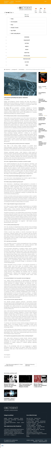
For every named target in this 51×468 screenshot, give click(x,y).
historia (27, 43)
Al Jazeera (35, 430)
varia (27, 65)
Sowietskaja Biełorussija (31, 422)
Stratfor (28, 436)
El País (34, 428)
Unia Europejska (14, 21)
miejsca (26, 46)
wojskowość (27, 40)
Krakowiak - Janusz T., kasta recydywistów (10, 399)
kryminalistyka (7, 94)
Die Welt (38, 428)
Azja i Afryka (13, 30)
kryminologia (13, 419)
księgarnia (11, 2)
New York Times (29, 418)
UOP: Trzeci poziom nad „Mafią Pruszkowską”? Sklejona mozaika (25, 385)
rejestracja (35, 441)
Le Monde (28, 424)
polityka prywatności (43, 441)
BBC (38, 424)
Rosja (12, 24)
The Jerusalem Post (41, 422)
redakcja (12, 1)
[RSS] (13, 12)
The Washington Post (30, 419)
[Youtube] (8, 12)
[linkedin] (11, 12)
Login (45, 1)
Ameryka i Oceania (14, 27)
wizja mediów (18, 1)
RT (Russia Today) (30, 421)
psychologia (27, 55)
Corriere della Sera (40, 426)
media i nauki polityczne (15, 33)
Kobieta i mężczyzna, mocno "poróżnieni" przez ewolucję (42, 143)
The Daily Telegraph (30, 425)
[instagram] (9, 12)
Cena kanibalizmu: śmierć (42, 93)
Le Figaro (34, 424)
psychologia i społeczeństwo (10, 422)
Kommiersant (42, 421)
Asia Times (42, 429)
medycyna (26, 52)
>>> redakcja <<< (12, 434)
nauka (26, 49)
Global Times (29, 430)
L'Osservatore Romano (31, 426)
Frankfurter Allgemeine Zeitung (32, 429)
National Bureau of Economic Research (34, 432)
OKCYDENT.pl (12, 441)
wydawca (6, 2)
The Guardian (38, 425)
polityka (27, 16)
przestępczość (26, 58)
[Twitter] (6, 12)
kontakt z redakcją (30, 440)
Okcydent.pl (6, 1)
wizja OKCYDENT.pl (39, 440)
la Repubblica (29, 428)
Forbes (37, 419)
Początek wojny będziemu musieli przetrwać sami (42, 118)
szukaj (45, 440)
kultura (27, 62)
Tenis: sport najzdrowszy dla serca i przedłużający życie (43, 101)
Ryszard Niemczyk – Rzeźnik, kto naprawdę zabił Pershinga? (10, 385)
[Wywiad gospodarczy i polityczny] (43, 77)
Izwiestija (37, 421)
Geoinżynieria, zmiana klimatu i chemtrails (42, 109)
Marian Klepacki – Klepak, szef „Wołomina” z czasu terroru (40, 385)
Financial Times (37, 418)
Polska (12, 18)
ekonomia (26, 37)
